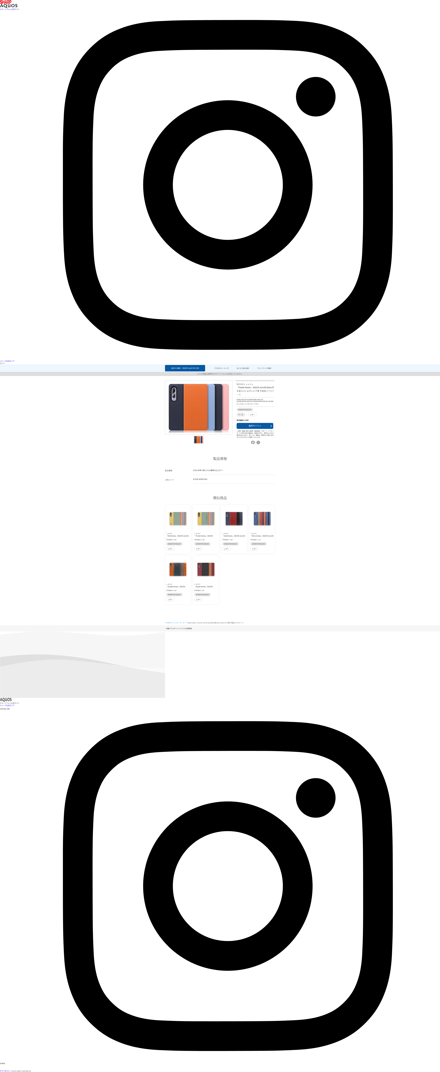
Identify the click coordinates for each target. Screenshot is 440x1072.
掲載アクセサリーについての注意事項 (179, 628)
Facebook (253, 442)
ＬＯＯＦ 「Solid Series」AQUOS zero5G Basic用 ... (233, 536)
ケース (240, 415)
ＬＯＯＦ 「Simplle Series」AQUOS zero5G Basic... (175, 586)
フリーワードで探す (264, 368)
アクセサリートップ (221, 368)
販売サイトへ (255, 426)
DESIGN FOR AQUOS (174, 544)
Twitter (259, 442)
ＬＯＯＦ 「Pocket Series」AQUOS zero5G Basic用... (203, 536)
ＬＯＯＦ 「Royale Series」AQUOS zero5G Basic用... (203, 586)
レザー (252, 415)
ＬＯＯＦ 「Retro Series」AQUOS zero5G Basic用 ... (262, 536)
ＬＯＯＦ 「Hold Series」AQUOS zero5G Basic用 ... (177, 536)
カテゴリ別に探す (242, 368)
